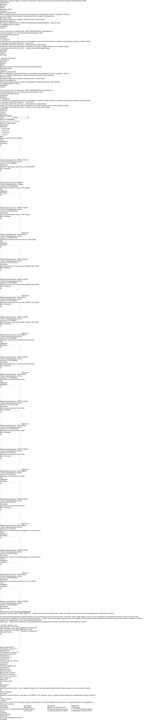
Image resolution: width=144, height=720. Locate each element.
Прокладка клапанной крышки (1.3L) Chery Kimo (18, 581)
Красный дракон (6, 9)
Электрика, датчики (7, 649)
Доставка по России (8, 58)
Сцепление (4, 667)
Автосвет (3, 659)
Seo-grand (3, 719)
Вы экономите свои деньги (10, 628)
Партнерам (75, 705)
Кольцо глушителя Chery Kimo (11, 138)
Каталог (3, 6)
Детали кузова (5, 671)
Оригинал (5, 132)
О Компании (4, 2)
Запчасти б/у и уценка (8, 676)
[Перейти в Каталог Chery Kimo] (10, 645)
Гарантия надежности (29, 631)
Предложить (4, 716)
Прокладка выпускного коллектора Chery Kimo (17, 340)
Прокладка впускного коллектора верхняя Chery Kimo (19, 266)
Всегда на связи (26, 629)
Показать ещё (5, 608)
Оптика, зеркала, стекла (8, 661)
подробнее (4, 26)
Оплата (2, 53)
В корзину (3, 143)
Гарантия (3, 51)
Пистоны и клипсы (7, 674)
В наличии (6, 128)
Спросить (3, 712)
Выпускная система (7, 672)
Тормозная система (7, 654)
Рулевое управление (7, 666)
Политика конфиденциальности (11, 717)
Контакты (3, 4)
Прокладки (4, 656)
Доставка (3, 55)
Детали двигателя (6, 647)
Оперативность (6, 632)
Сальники (3, 662)
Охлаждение (4, 657)
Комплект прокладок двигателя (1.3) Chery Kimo (17, 167)
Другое (2, 679)
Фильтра (3, 664)
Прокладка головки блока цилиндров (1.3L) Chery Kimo (20, 530)
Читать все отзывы (6, 704)
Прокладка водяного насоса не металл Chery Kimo (18, 239)
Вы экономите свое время (10, 627)
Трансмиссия (4, 669)
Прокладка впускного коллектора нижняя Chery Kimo (19, 302)
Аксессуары (4, 678)
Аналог (5, 134)
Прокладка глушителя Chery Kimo (12, 379)
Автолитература (6, 681)
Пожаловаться (5, 714)
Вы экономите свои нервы (10, 630)
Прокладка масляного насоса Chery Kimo (15, 188)
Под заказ (5, 130)
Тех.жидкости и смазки (8, 652)
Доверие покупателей (29, 628)
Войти (2, 7)
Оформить (3, 141)
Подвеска (3, 651)
